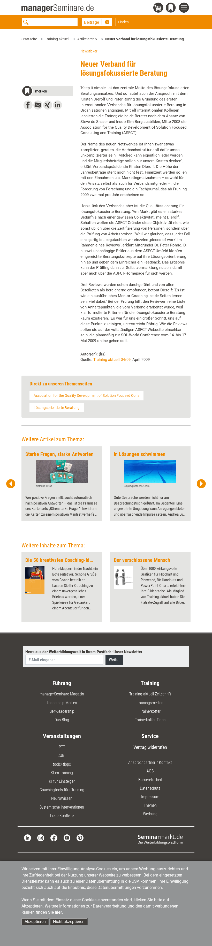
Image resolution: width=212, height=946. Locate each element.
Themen (150, 805)
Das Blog (62, 719)
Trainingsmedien (150, 702)
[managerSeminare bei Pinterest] (80, 837)
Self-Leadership (62, 711)
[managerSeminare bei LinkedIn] (27, 837)
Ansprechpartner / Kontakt (150, 762)
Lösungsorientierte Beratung (57, 408)
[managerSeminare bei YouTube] (67, 837)
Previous (11, 484)
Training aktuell (57, 39)
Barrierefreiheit (150, 779)
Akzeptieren (35, 921)
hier (58, 912)
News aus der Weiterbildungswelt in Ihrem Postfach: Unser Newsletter (83, 651)
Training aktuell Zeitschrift (150, 694)
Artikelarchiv (87, 39)
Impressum (150, 796)
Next (201, 484)
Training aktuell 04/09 (112, 359)
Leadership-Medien (62, 702)
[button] (47, 91)
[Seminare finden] (160, 839)
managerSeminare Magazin (62, 694)
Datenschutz (150, 788)
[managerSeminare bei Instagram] (41, 837)
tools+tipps (62, 764)
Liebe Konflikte (62, 815)
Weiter (114, 659)
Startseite (29, 39)
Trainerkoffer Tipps (150, 719)
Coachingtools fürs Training (62, 789)
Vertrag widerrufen (150, 747)
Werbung (150, 813)
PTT (62, 747)
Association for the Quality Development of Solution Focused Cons (86, 395)
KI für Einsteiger (62, 781)
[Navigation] (185, 8)
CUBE (61, 755)
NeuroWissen (61, 798)
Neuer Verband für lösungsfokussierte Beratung (144, 39)
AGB (150, 771)
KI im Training (62, 772)
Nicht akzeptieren (69, 921)
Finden (123, 22)
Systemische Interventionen (62, 807)
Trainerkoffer (150, 711)
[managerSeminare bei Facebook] (54, 837)
